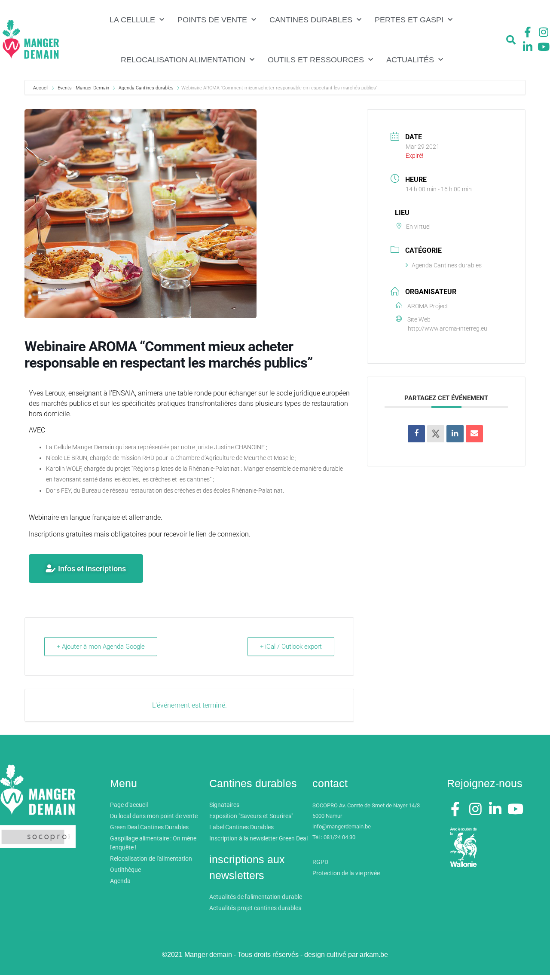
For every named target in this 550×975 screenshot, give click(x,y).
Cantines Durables (310, 19)
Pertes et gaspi (409, 19)
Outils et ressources (316, 59)
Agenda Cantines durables (146, 88)
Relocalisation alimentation (183, 59)
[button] (510, 40)
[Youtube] (543, 46)
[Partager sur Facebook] (416, 433)
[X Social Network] (435, 433)
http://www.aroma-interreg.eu (447, 328)
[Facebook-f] (527, 32)
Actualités (410, 59)
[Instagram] (543, 32)
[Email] (474, 433)
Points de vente (212, 19)
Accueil (41, 88)
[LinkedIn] (455, 433)
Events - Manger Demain (83, 88)
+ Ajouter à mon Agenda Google (101, 646)
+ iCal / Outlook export (291, 646)
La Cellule (132, 19)
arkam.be (374, 954)
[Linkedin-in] (527, 46)
